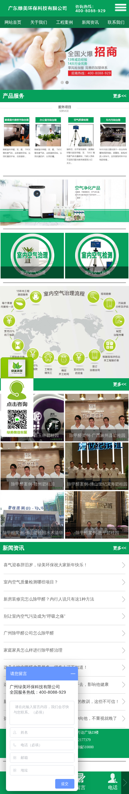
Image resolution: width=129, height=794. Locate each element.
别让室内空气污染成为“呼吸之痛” (34, 616)
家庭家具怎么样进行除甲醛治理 (33, 650)
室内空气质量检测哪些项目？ (31, 582)
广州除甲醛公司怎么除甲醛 (29, 633)
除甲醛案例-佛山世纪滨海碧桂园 (97, 484)
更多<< (119, 95)
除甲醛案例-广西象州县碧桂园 (97, 435)
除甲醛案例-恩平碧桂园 (97, 532)
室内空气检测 (97, 272)
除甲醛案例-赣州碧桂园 (33, 484)
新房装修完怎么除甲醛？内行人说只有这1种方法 (49, 599)
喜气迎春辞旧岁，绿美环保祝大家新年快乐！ (46, 564)
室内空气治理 (33, 272)
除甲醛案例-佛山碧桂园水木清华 (33, 532)
